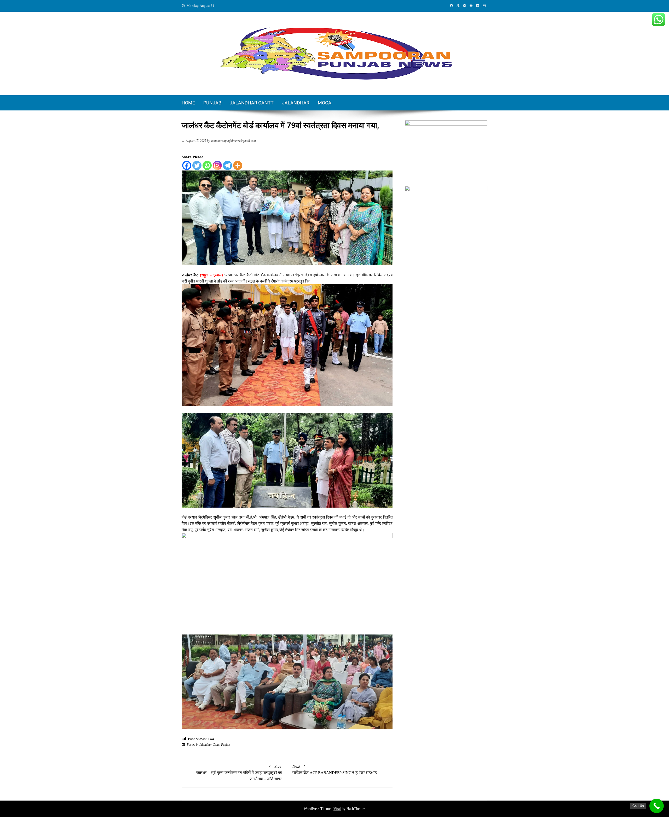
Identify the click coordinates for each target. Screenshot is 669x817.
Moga (324, 102)
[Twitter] (196, 165)
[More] (237, 165)
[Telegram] (227, 165)
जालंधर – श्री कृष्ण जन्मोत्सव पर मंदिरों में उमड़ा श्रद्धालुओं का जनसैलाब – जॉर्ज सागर (239, 772)
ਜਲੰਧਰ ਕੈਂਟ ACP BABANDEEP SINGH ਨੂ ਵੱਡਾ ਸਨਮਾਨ (334, 769)
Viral (337, 809)
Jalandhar (295, 102)
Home (188, 102)
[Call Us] (656, 806)
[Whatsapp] (207, 165)
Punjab (212, 102)
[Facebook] (186, 165)
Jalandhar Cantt (252, 102)
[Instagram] (217, 165)
